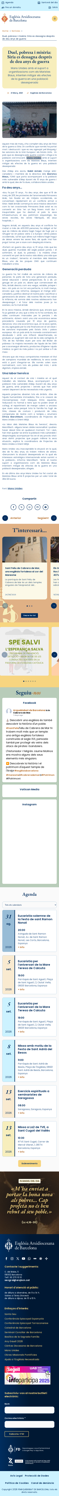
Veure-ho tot (29, 615)
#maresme (12, 775)
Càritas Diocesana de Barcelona (23, 1345)
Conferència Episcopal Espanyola (24, 1318)
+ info (21, 947)
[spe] (24, 651)
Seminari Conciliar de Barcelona (23, 1332)
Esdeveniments (30, 1163)
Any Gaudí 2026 (14, 1341)
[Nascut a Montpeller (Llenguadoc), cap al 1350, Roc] (29, 853)
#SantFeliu (12, 728)
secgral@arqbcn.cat (17, 1280)
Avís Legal (16, 1475)
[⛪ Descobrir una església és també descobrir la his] (29, 825)
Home (5, 31)
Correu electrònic (15, 1418)
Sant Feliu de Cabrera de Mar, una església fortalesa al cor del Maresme (24, 571)
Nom (7, 1404)
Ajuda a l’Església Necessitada (22, 1359)
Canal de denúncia (42, 1483)
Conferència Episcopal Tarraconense (26, 1323)
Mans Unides (34, 157)
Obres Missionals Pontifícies (21, 1354)
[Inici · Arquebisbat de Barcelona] (21, 18)
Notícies (16, 31)
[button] (54, 606)
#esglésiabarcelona (26, 770)
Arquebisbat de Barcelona (29, 710)
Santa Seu (10, 1314)
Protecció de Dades (37, 1475)
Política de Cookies (17, 1483)
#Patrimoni (48, 775)
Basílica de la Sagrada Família (22, 1336)
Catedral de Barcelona (18, 1327)
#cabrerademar (30, 775)
